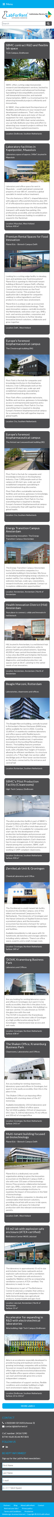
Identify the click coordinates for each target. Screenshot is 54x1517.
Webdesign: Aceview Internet (13, 1514)
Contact (41, 1505)
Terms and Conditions (12, 1511)
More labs (27, 1406)
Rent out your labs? (11, 1508)
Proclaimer (29, 1511)
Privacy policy (27, 1508)
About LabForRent (28, 1505)
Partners (7, 1505)
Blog (15, 1505)
